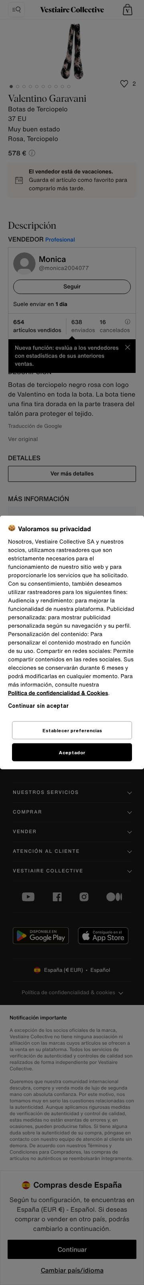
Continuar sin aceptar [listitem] (38, 705)
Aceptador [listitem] (72, 752)
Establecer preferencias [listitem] (72, 730)
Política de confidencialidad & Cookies (58, 693)
